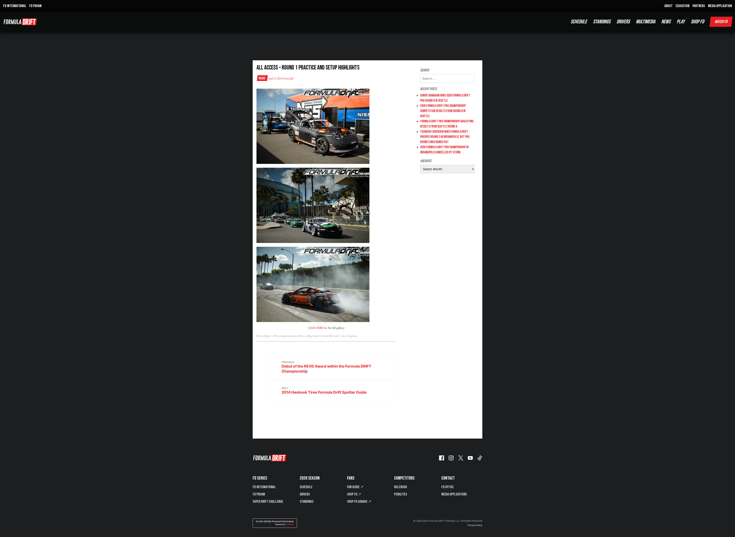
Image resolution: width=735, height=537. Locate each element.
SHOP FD (697, 22)
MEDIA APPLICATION (720, 6)
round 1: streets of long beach (345, 336)
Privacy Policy (475, 525)
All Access (301, 336)
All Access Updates (263, 336)
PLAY (681, 22)
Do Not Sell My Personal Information (275, 523)
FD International (264, 487)
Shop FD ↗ (354, 494)
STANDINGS (601, 22)
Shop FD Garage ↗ (359, 501)
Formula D (317, 336)
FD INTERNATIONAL (14, 6)
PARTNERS (699, 6)
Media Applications (454, 494)
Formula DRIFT (327, 336)
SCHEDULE (579, 22)
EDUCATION (682, 6)
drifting (309, 336)
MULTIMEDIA (645, 22)
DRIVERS (623, 22)
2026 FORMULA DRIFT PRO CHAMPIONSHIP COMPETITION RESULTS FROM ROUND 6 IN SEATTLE (443, 111)
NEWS (665, 22)
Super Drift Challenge (268, 501)
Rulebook (400, 487)
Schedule (306, 487)
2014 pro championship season (285, 336)
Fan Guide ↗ (355, 487)
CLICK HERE (315, 328)
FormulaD (288, 78)
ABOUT (668, 6)
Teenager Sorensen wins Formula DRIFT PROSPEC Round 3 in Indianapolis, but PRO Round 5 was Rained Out (445, 137)
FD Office (447, 487)
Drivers (305, 494)
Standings (307, 501)
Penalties (400, 494)
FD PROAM (35, 6)
